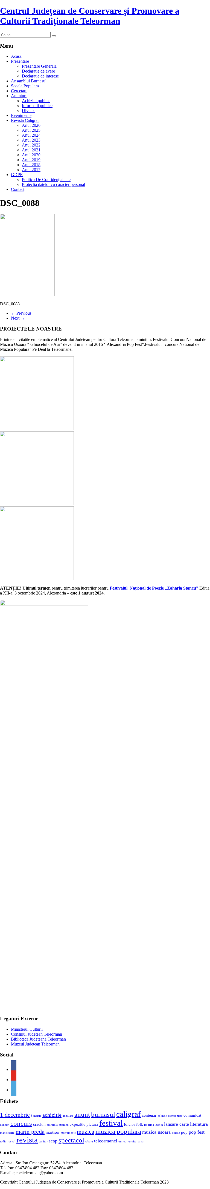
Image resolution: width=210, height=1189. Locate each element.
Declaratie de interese (40, 76)
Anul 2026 (31, 125)
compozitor (175, 1115)
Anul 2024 (31, 135)
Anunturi (19, 95)
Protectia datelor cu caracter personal (53, 184)
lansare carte (176, 1124)
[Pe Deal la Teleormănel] (37, 428)
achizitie (52, 1115)
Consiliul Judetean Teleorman (36, 1034)
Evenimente (21, 115)
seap (53, 1141)
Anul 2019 (31, 159)
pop (184, 1132)
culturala (52, 1124)
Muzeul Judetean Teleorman (35, 1044)
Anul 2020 (31, 155)
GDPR (17, 174)
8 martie (36, 1115)
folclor (129, 1124)
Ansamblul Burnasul (28, 81)
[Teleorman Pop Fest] (37, 503)
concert (4, 1124)
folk (139, 1124)
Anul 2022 (31, 145)
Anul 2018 (31, 164)
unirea (122, 1141)
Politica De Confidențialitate (46, 179)
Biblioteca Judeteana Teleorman (38, 1039)
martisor (53, 1132)
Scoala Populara (25, 86)
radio (3, 1141)
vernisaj (132, 1141)
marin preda (30, 1131)
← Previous (21, 313)
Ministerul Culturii (27, 1029)
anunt (82, 1114)
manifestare (7, 1132)
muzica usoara (156, 1132)
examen (64, 1124)
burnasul (103, 1114)
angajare (68, 1115)
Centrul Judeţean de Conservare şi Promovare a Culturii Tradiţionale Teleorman (89, 16)
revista (27, 1139)
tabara (89, 1141)
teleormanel (105, 1141)
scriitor (43, 1141)
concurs (21, 1123)
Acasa (16, 56)
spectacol (71, 1140)
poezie (176, 1132)
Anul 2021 (31, 150)
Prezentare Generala (39, 66)
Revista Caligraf (25, 120)
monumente (68, 1132)
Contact (17, 189)
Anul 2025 (31, 130)
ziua (141, 1141)
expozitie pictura (84, 1124)
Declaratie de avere (38, 71)
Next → (18, 318)
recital (11, 1141)
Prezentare (20, 61)
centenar (149, 1115)
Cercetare (19, 90)
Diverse (28, 110)
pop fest (197, 1132)
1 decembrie (15, 1114)
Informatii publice (37, 105)
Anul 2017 (31, 169)
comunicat (192, 1115)
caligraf (128, 1114)
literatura (199, 1124)
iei (145, 1124)
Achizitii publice (36, 100)
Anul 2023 (31, 140)
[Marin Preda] (37, 578)
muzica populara (118, 1131)
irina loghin (155, 1124)
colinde (162, 1115)
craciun (39, 1124)
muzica (85, 1131)
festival (111, 1123)
